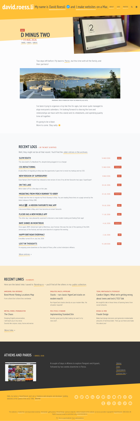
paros (29, 43)
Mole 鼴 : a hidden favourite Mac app (37, 205)
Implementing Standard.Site (62, 314)
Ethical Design (60, 412)
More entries (24, 254)
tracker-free (21, 412)
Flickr (118, 367)
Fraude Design (102, 314)
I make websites (86, 6)
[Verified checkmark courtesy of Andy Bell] (68, 6)
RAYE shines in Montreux (31, 223)
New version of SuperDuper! (33, 175)
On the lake (25, 184)
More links (8, 330)
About (112, 7)
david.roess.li (18, 6)
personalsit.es (79, 418)
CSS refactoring (27, 167)
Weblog (118, 363)
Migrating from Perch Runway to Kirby (38, 193)
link (119, 235)
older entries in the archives (75, 152)
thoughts (118, 167)
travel (23, 43)
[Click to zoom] (70, 83)
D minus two (35, 34)
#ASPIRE (38, 399)
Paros (67, 61)
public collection (79, 284)
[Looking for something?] (132, 7)
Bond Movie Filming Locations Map (19, 294)
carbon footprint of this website (85, 412)
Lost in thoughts (28, 243)
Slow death (25, 158)
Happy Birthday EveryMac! (32, 234)
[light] (136, 6)
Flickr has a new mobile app (33, 214)
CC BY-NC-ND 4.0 (82, 414)
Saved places (120, 370)
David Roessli (57, 6)
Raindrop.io (39, 284)
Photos (125, 7)
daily (22, 30)
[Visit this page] (20, 372)
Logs (118, 7)
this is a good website (65, 418)
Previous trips (121, 373)
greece (35, 43)
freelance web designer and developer (49, 396)
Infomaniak (44, 412)
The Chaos (8, 314)
